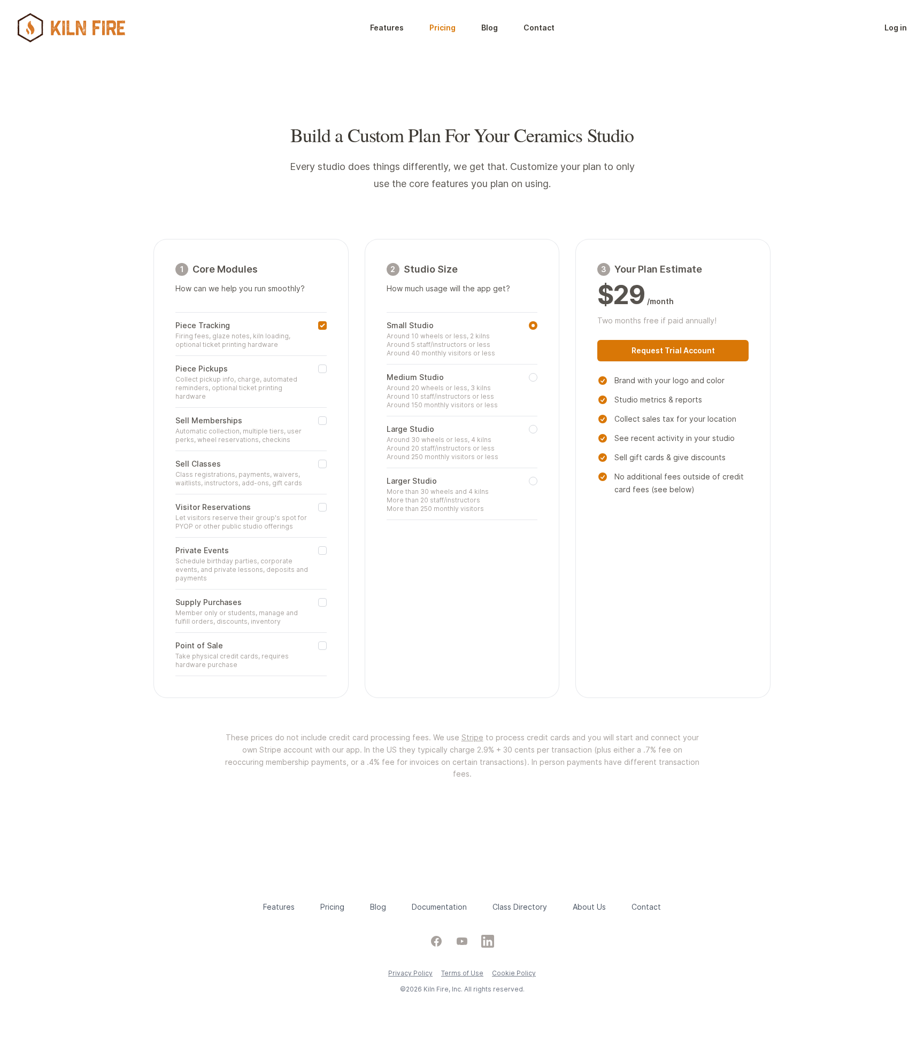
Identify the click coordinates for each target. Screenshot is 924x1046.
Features (387, 27)
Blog (489, 27)
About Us (589, 906)
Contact (539, 27)
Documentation (439, 906)
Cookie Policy (514, 973)
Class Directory (519, 906)
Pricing (442, 27)
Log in (895, 27)
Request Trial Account (673, 350)
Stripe (472, 737)
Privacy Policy (410, 973)
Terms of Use (462, 973)
